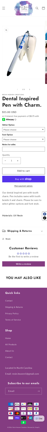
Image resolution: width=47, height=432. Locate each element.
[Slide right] (29, 89)
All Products (11, 344)
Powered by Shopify (34, 427)
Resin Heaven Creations (20, 427)
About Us (9, 351)
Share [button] (8, 239)
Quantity (6, 155)
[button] (3, 8)
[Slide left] (17, 89)
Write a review (23, 264)
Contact (9, 300)
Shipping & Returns (14, 307)
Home (8, 338)
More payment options (23, 186)
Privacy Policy (12, 313)
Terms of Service (13, 320)
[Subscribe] (38, 391)
